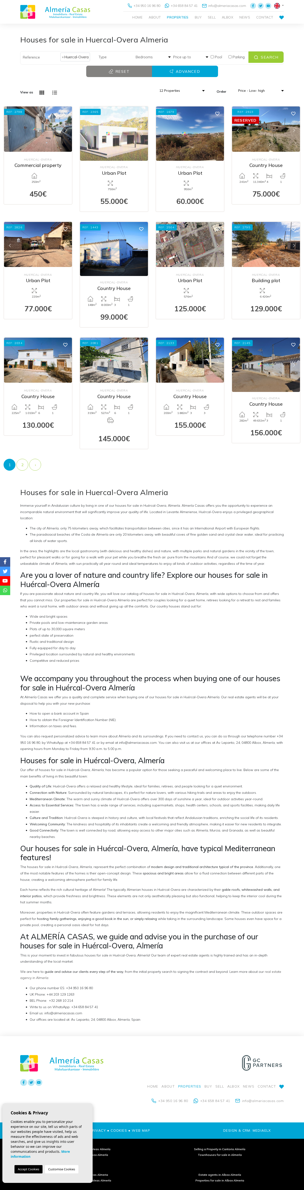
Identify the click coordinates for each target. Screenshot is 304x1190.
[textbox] (92, 57)
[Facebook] (253, 6)
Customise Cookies (61, 1169)
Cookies (119, 1130)
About (155, 17)
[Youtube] (268, 6)
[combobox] (77, 57)
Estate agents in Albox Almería (220, 1174)
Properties (178, 17)
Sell (212, 17)
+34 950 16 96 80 (146, 6)
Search (269, 57)
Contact (264, 17)
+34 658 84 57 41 (184, 6)
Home (137, 17)
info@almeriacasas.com (226, 6)
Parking (238, 57)
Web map (141, 1130)
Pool (218, 57)
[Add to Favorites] (65, 113)
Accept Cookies (28, 1169)
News (244, 17)
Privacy (98, 1130)
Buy (198, 17)
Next (66, 129)
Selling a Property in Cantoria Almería (219, 1149)
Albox (227, 17)
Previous (10, 129)
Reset (121, 71)
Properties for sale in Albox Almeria (219, 1180)
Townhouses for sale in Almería (220, 1155)
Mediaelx (262, 1130)
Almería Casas (55, 12)
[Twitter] (261, 6)
